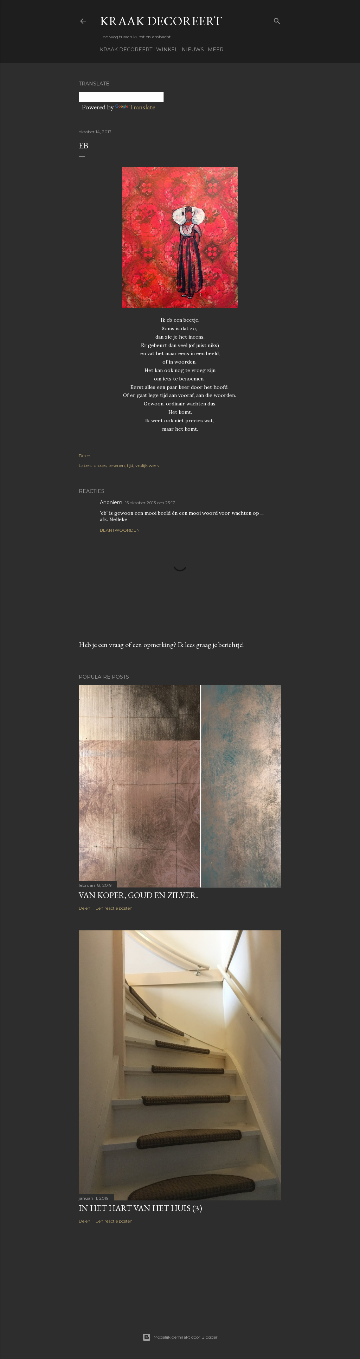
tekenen (117, 465)
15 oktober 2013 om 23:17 (150, 502)
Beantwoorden (120, 530)
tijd (130, 465)
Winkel (167, 49)
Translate (142, 106)
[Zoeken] (277, 19)
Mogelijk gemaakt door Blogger (186, 1337)
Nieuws (193, 49)
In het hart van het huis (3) (140, 1208)
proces (100, 465)
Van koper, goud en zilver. (138, 895)
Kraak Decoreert (161, 21)
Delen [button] (84, 455)
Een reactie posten (114, 908)
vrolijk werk (147, 465)
